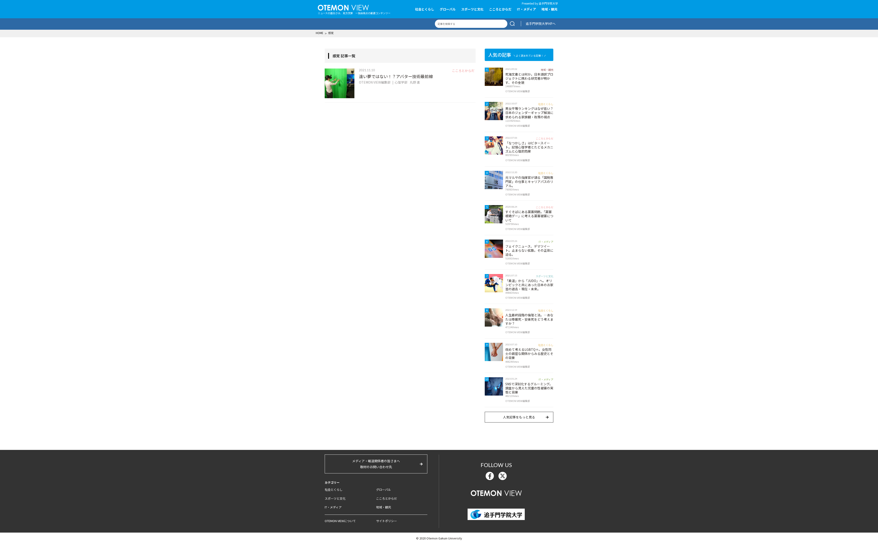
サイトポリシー (386, 521)
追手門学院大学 (548, 3)
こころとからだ (500, 9)
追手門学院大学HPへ (541, 23)
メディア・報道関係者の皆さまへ (376, 464)
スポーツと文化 (472, 9)
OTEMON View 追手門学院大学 (343, 7)
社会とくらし (424, 9)
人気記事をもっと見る (519, 417)
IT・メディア (526, 9)
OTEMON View (496, 492)
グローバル (448, 9)
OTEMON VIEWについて (340, 521)
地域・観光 (549, 9)
